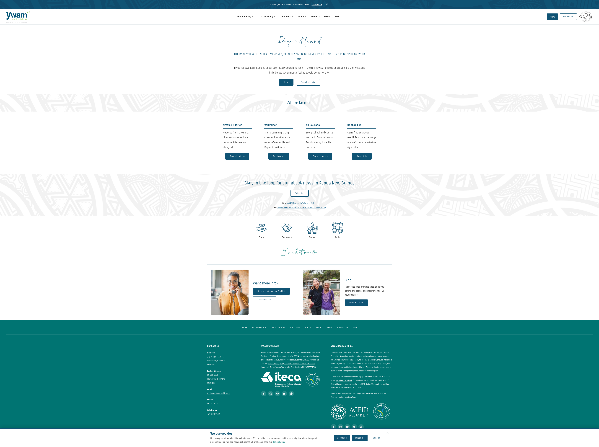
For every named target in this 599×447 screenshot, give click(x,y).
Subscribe (299, 193)
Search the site (308, 82)
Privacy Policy (273, 364)
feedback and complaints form (343, 397)
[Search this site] (327, 4)
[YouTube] (277, 393)
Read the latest (237, 156)
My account (568, 16)
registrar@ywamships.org (218, 393)
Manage (376, 438)
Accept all (342, 438)
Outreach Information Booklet (271, 291)
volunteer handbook (344, 380)
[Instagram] (270, 393)
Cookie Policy (278, 442)
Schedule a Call (264, 300)
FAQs (358, 377)
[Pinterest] (291, 393)
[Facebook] (263, 393)
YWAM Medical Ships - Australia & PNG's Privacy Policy (301, 207)
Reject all (359, 438)
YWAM (281, 367)
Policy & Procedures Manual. (291, 364)
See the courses (320, 156)
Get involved (279, 156)
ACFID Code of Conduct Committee (375, 384)
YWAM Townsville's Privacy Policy (301, 203)
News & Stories (356, 302)
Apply (552, 16)
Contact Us (317, 4)
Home (286, 82)
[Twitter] (284, 393)
